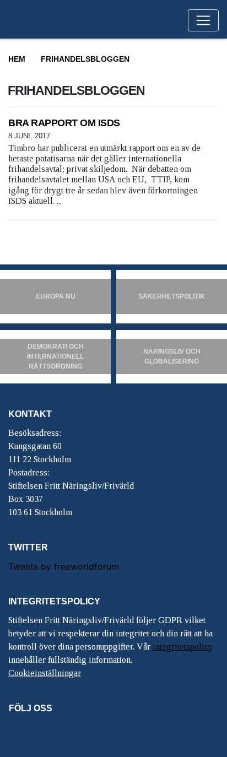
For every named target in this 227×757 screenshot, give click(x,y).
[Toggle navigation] (203, 20)
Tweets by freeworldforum (63, 566)
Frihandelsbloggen (85, 59)
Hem (16, 59)
